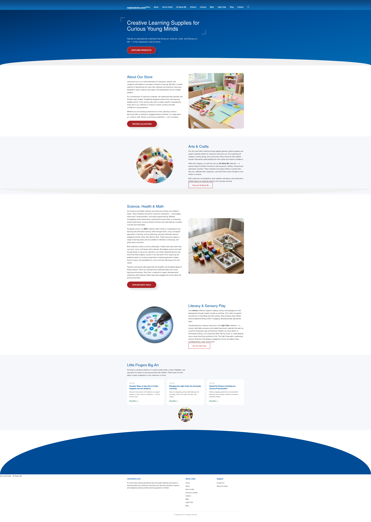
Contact (240, 7)
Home (148, 7)
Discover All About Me (200, 185)
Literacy (203, 7)
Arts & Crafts (167, 7)
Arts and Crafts (5, 476)
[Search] (248, 7)
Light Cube (222, 7)
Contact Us (220, 483)
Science (193, 7)
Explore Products (141, 50)
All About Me (181, 7)
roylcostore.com (136, 7)
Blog (232, 7)
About (156, 7)
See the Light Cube (199, 346)
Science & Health (191, 492)
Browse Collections (142, 124)
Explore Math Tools (141, 285)
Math (212, 7)
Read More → (134, 401)
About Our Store (222, 486)
